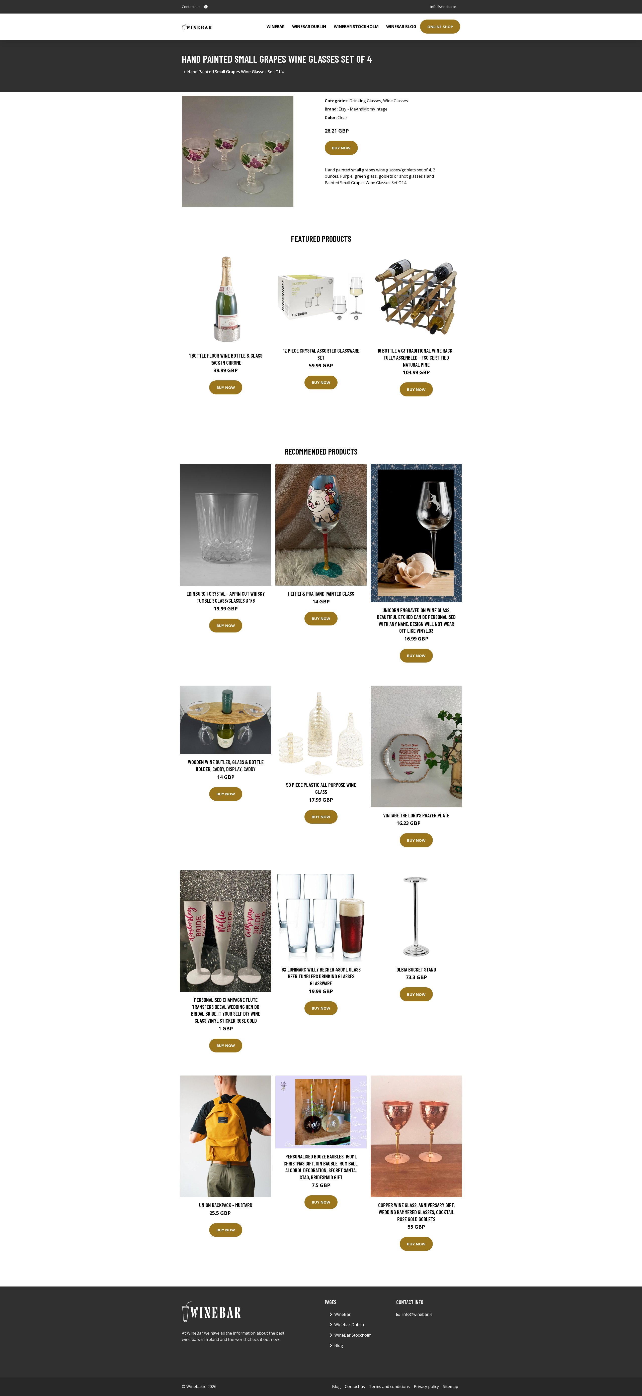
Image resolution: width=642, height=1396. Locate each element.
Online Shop (440, 26)
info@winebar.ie (443, 6)
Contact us (355, 1386)
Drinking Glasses (365, 100)
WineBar (276, 26)
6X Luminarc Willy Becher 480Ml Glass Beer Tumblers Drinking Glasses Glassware (321, 976)
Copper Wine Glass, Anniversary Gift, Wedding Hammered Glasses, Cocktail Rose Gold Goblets (416, 1212)
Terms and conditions (389, 1386)
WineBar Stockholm (356, 26)
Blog (338, 1345)
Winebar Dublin (309, 26)
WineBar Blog (401, 26)
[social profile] (206, 7)
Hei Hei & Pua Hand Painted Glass (321, 593)
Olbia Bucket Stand (416, 969)
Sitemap (450, 1386)
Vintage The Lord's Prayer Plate (416, 815)
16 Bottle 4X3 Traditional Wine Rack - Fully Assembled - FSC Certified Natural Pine (416, 357)
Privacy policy (426, 1386)
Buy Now (341, 147)
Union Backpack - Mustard (225, 1205)
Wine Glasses (395, 100)
